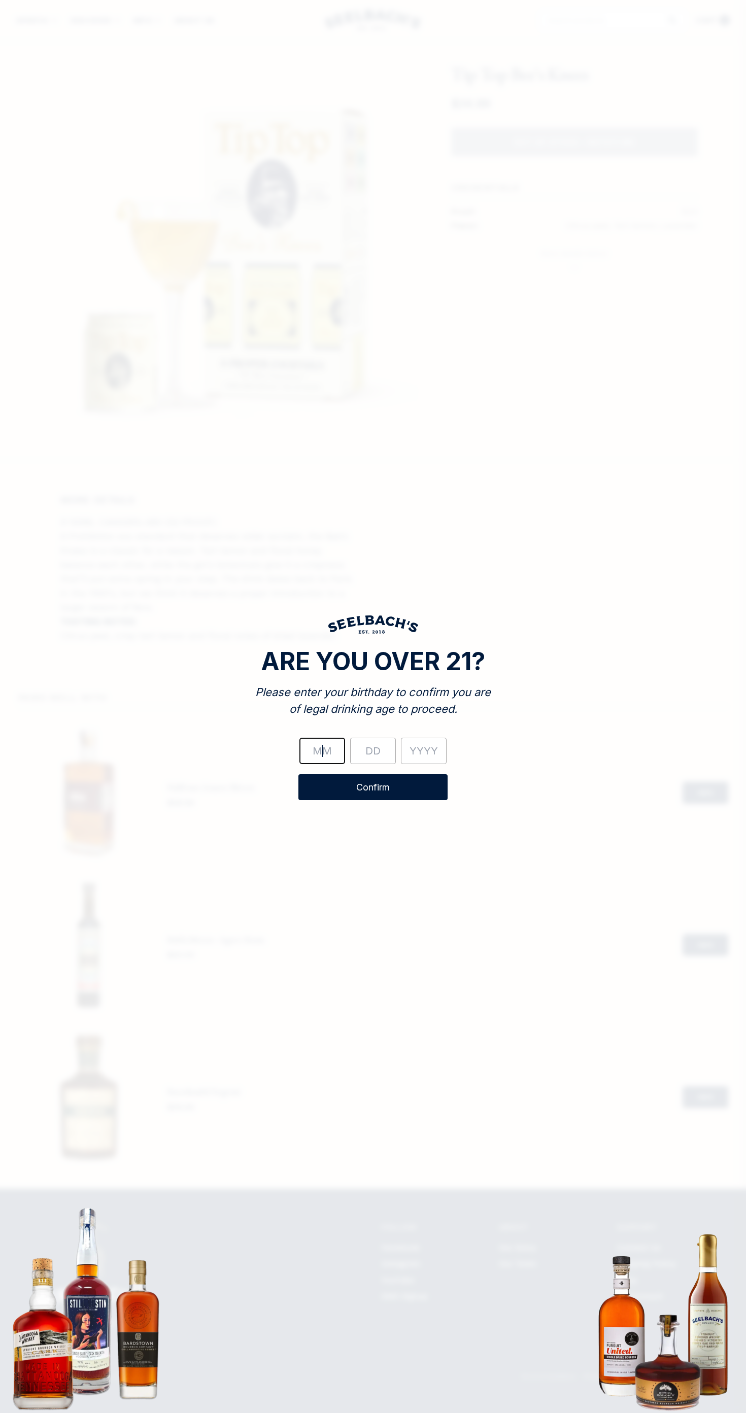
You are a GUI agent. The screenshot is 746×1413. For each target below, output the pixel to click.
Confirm (373, 787)
